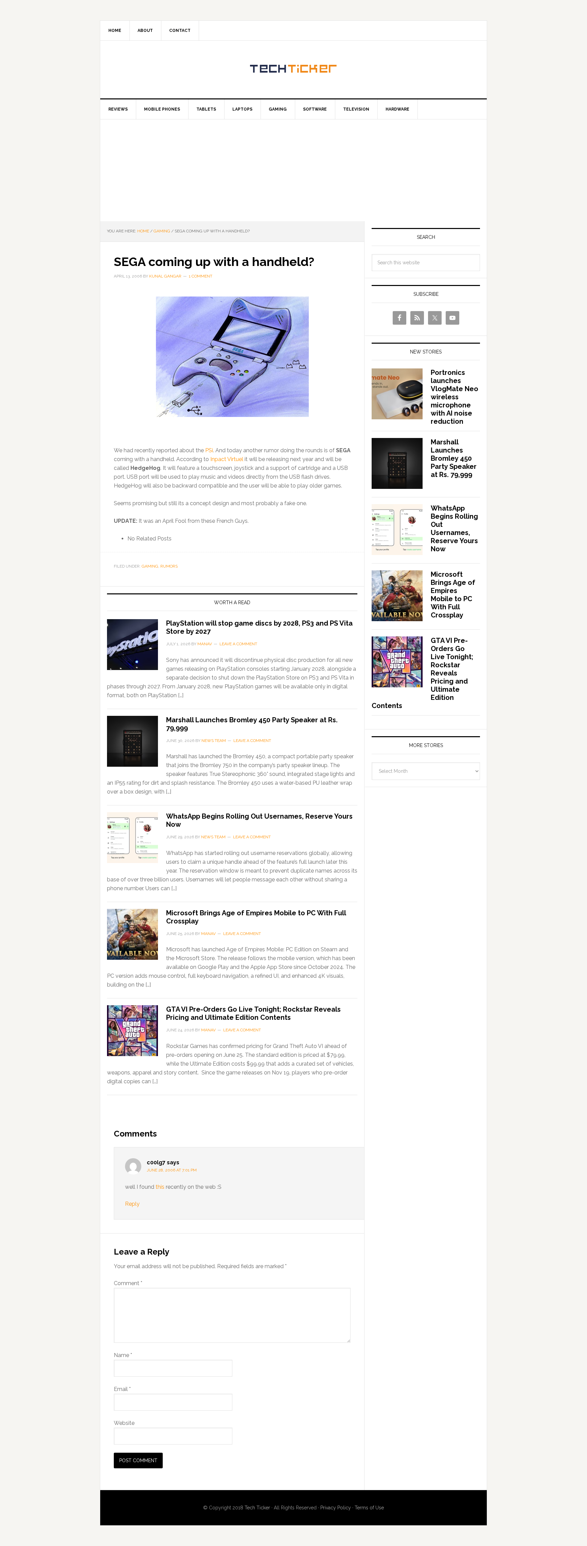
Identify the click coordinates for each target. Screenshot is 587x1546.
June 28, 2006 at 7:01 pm (172, 1170)
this (160, 1187)
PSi (209, 450)
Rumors (169, 566)
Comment (128, 1283)
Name (123, 1355)
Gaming (150, 566)
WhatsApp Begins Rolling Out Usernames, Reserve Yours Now (454, 528)
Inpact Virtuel (226, 459)
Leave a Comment (238, 644)
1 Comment (200, 276)
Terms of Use (369, 1507)
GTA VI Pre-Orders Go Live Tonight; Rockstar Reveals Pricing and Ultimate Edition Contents (253, 1013)
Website (124, 1423)
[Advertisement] (293, 170)
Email (122, 1389)
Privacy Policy (335, 1507)
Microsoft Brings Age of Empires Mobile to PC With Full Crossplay (453, 594)
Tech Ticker (293, 69)
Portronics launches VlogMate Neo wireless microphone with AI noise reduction (454, 396)
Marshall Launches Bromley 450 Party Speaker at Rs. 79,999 (454, 458)
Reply (132, 1204)
